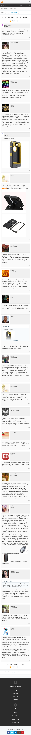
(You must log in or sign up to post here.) (15, 664)
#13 (29, 427)
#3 (29, 100)
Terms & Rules (15, 716)
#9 (29, 311)
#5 (29, 170)
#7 (29, 265)
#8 (29, 290)
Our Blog (15, 693)
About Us (15, 696)
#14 (29, 448)
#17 (29, 566)
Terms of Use (15, 719)
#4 (29, 128)
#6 (29, 239)
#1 (29, 37)
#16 (29, 500)
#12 (29, 403)
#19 (29, 623)
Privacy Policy (15, 722)
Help (15, 712)
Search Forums (4, 8)
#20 (29, 660)
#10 (29, 351)
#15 (29, 468)
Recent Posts (13, 8)
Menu (4, 5)
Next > (15, 20)
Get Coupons (15, 690)
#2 (29, 76)
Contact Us (15, 699)
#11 (29, 379)
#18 (29, 601)
